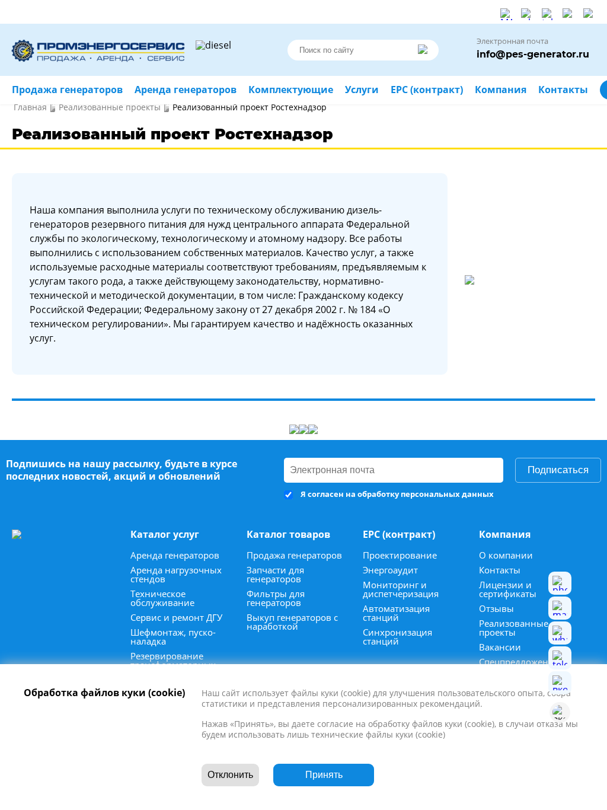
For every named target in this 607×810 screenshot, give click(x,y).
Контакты (499, 570)
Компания (500, 89)
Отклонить (230, 775)
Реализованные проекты (513, 628)
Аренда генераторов (174, 555)
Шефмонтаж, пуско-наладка (173, 637)
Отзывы (496, 608)
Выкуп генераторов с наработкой (292, 622)
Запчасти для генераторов (275, 574)
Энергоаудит (390, 570)
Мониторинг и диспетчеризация (401, 589)
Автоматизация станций (396, 613)
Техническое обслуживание (162, 598)
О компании (506, 555)
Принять (324, 775)
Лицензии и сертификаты (507, 589)
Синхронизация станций (397, 637)
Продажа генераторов (294, 555)
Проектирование (400, 555)
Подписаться (558, 470)
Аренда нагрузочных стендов (176, 574)
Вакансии (500, 647)
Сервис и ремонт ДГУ (176, 617)
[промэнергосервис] (101, 50)
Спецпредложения (519, 662)
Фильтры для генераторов (276, 598)
